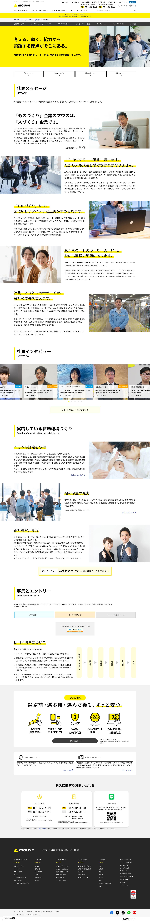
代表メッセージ (29, 73)
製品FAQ (80, 872)
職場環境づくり (90, 73)
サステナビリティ (63, 24)
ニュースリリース (118, 24)
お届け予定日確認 (125, 874)
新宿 (100, 872)
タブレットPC (18, 872)
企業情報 (94, 2)
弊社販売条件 (42, 828)
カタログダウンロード (126, 876)
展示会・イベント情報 (83, 24)
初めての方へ (65, 2)
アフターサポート (122, 2)
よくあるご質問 (61, 880)
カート (134, 6)
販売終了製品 (124, 879)
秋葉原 (101, 869)
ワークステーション (20, 877)
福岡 (100, 886)
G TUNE (37, 869)
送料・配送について (62, 872)
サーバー (16, 875)
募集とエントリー (121, 73)
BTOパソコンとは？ (126, 862)
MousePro (38, 877)
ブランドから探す (19, 11)
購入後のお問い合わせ (84, 866)
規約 (57, 912)
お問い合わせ (111, 2)
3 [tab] (75, 402)
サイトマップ (124, 885)
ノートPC (16, 869)
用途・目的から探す (58, 11)
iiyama (37, 880)
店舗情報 (102, 2)
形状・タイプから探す (38, 11)
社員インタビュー (59, 73)
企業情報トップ (19, 24)
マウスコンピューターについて (41, 24)
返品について (60, 877)
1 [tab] (69, 402)
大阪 (100, 880)
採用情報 (133, 24)
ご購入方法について (62, 866)
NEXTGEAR (38, 872)
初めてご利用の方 (125, 859)
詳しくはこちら (77, 475)
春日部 (101, 875)
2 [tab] (72, 402)
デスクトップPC (18, 866)
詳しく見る (74, 741)
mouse (37, 866)
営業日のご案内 (61, 875)
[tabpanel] (39, 382)
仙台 (100, 866)
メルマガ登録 (85, 2)
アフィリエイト (124, 868)
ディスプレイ (18, 880)
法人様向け (132, 2)
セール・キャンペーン (78, 11)
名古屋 (101, 877)
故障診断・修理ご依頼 (84, 869)
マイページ (124, 6)
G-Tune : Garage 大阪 (105, 883)
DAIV (36, 875)
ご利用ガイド (75, 2)
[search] (134, 10)
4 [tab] (78, 402)
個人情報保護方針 (48, 912)
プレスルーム (101, 24)
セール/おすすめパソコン (21, 883)
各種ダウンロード (83, 875)
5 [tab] (81, 402)
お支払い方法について (63, 869)
